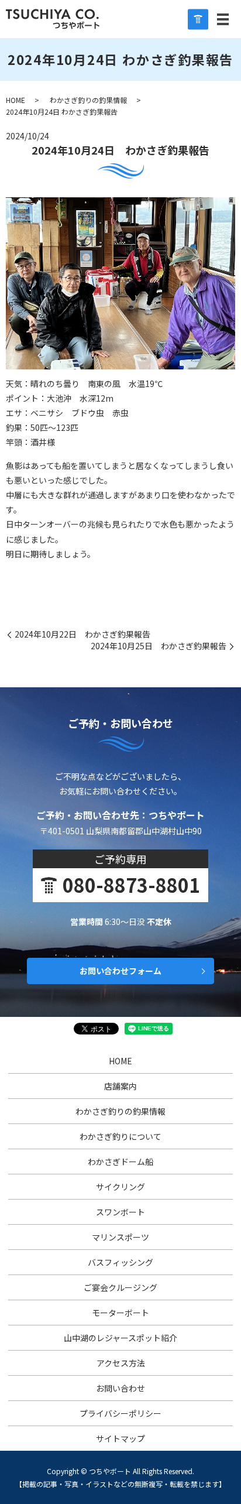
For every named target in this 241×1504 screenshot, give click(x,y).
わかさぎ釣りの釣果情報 (88, 100)
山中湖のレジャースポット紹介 (120, 1338)
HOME (15, 100)
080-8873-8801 (131, 884)
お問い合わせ (120, 1388)
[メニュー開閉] (223, 19)
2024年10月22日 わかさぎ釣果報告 (82, 634)
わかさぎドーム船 (120, 1161)
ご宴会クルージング (120, 1287)
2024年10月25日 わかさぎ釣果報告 (158, 646)
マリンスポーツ (120, 1237)
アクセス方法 (121, 1363)
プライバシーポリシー (120, 1413)
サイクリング (120, 1187)
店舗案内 (120, 1086)
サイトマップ (120, 1438)
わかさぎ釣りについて (120, 1136)
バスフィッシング (120, 1262)
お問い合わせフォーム (120, 971)
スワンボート (120, 1212)
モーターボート (120, 1312)
